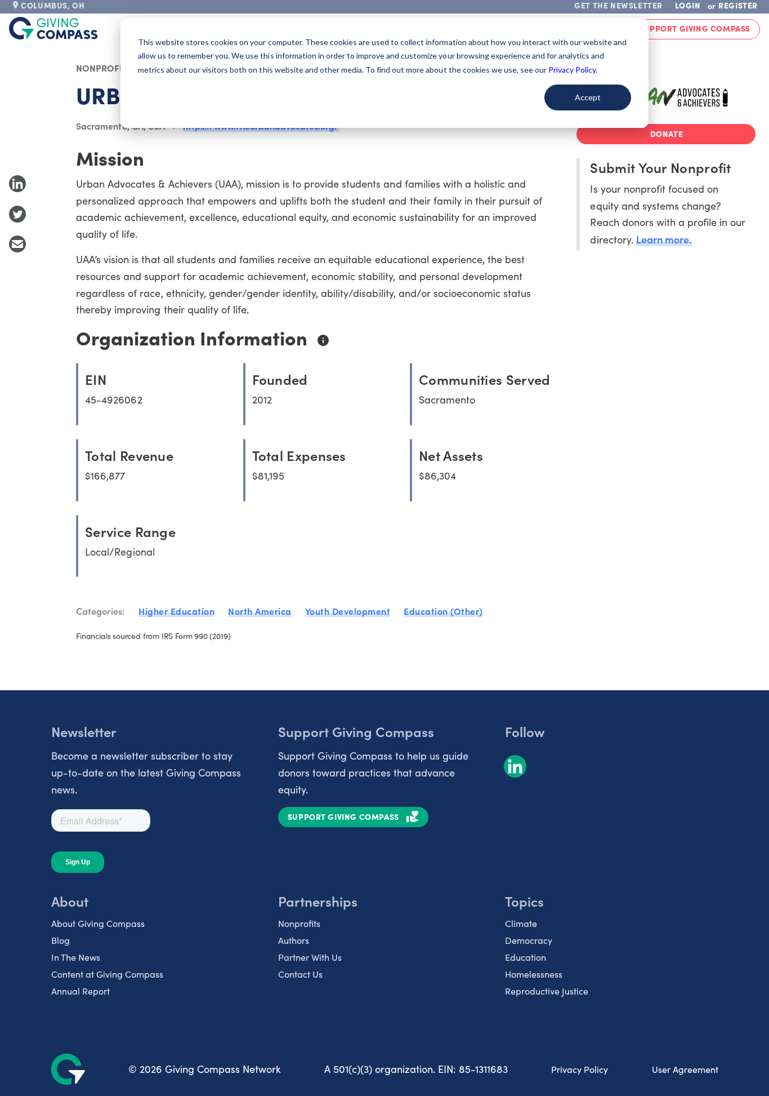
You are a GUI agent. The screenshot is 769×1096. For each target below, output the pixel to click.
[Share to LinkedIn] (17, 183)
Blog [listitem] (60, 940)
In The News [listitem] (75, 957)
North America (260, 611)
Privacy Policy (579, 1069)
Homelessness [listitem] (533, 974)
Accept (588, 97)
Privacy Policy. (572, 69)
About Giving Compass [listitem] (98, 923)
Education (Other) (443, 611)
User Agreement (685, 1069)
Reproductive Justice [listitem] (546, 991)
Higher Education (176, 611)
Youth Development (348, 611)
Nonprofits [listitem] (299, 923)
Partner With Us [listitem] (310, 957)
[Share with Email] (17, 244)
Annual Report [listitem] (80, 991)
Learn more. (664, 239)
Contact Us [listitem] (300, 974)
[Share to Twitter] (17, 214)
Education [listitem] (525, 957)
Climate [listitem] (521, 923)
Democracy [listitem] (528, 940)
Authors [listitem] (293, 940)
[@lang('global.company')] (53, 28)
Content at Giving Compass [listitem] (107, 974)
